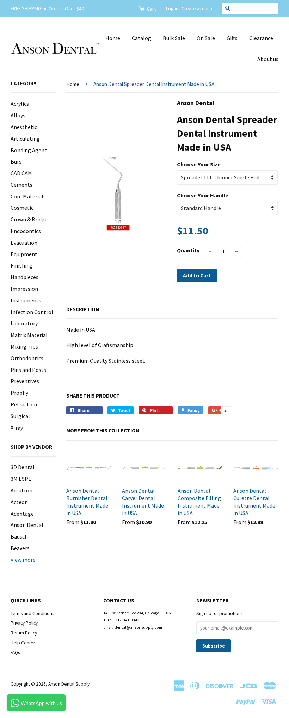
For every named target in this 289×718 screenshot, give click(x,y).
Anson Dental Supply (69, 684)
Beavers (20, 548)
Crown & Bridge (29, 219)
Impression (24, 288)
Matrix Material (29, 334)
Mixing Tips (24, 346)
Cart (151, 9)
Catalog (141, 38)
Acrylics (20, 103)
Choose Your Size (199, 164)
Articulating (25, 138)
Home (112, 38)
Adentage (22, 513)
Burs (16, 161)
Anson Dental (27, 524)
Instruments (26, 300)
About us (267, 58)
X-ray (17, 427)
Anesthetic (24, 126)
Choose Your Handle (202, 195)
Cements (21, 184)
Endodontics (26, 230)
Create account (198, 8)
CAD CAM (21, 173)
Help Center (23, 643)
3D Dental (23, 467)
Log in (172, 8)
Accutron (21, 490)
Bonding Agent (29, 150)
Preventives (25, 381)
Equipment (24, 254)
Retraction (24, 404)
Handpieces (24, 277)
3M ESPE (21, 478)
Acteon (19, 501)
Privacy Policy (24, 623)
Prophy (19, 392)
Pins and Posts (28, 369)
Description (82, 309)
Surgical (20, 415)
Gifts (232, 38)
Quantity (188, 250)
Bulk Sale (174, 38)
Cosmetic (22, 207)
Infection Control (32, 311)
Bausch (19, 536)
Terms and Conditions (32, 613)
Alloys (18, 115)
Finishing (22, 265)
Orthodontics (27, 358)
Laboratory (24, 323)
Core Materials (28, 196)
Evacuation (24, 242)
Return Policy (24, 633)
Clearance (261, 38)
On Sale (206, 38)
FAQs (15, 653)
